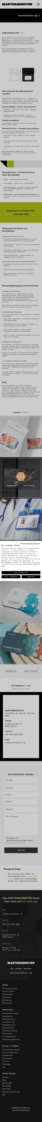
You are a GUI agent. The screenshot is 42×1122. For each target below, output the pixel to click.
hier (3, 566)
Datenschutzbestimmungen (30, 543)
